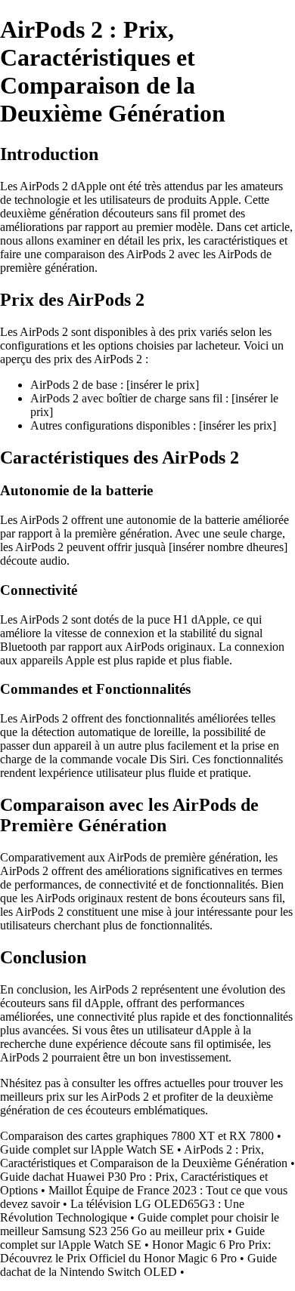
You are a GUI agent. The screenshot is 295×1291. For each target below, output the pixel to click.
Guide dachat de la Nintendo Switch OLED (138, 1265)
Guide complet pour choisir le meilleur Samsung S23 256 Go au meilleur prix (139, 1224)
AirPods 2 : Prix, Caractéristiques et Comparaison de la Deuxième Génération (143, 1156)
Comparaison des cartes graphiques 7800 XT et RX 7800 (137, 1135)
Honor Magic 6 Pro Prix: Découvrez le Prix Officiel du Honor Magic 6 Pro (135, 1251)
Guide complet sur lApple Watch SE (87, 1149)
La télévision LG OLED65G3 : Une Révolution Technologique (122, 1210)
